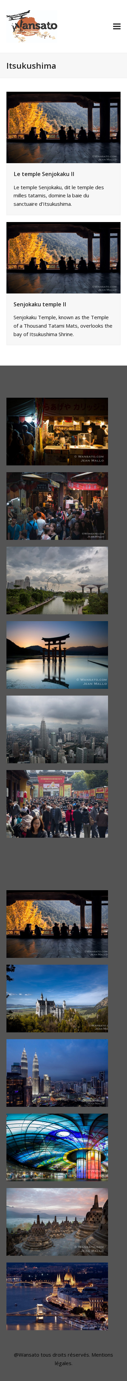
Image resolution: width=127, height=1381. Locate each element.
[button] (117, 26)
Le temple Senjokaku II (44, 174)
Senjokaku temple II (40, 304)
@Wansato (26, 1354)
